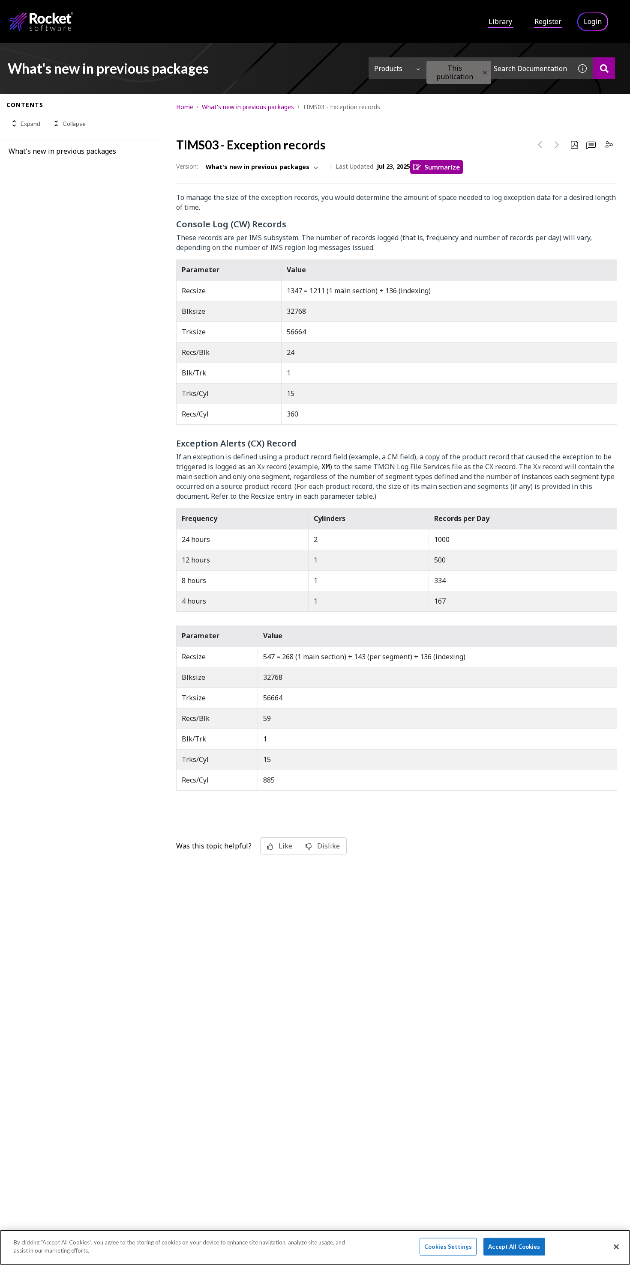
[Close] (616, 1246)
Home (184, 106)
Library (500, 21)
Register (547, 21)
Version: (187, 166)
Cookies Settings (448, 1246)
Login (593, 21)
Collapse (74, 123)
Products (388, 68)
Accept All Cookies (514, 1246)
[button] (485, 72)
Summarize (442, 167)
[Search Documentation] (604, 68)
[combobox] (498, 68)
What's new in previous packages (62, 151)
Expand (30, 123)
